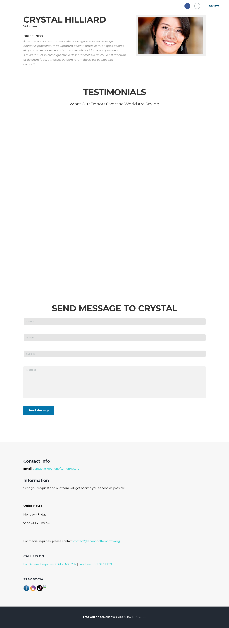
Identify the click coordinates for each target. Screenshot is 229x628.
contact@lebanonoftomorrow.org (56, 468)
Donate (214, 6)
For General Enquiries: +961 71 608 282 (49, 564)
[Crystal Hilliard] (170, 35)
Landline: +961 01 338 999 (96, 564)
